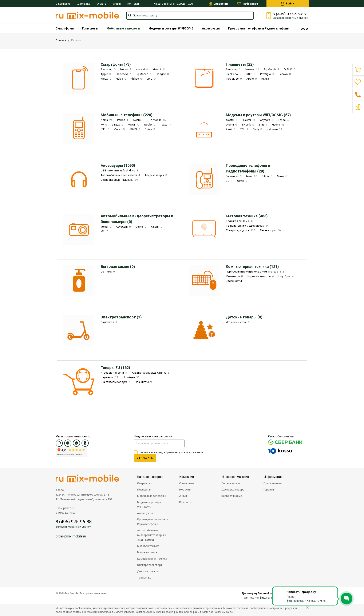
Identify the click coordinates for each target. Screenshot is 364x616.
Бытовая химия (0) (118, 266)
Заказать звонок (290, 17)
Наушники (109, 377)
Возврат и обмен (232, 495)
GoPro (140, 226)
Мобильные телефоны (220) (127, 115)
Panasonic (233, 176)
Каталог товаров (150, 477)
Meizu (106, 78)
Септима (108, 271)
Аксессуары (211, 28)
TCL (244, 129)
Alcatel (138, 120)
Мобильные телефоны (123, 28)
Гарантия (269, 489)
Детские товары (148, 571)
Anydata (266, 120)
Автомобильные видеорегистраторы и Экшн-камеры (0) (137, 219)
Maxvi (133, 124)
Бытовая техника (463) (247, 216)
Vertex (119, 129)
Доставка (83, 3)
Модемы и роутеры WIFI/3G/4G (171, 28)
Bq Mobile (143, 74)
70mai (106, 226)
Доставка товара (232, 489)
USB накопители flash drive (119, 170)
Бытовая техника (148, 546)
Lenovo (285, 74)
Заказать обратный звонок (73, 526)
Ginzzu (117, 124)
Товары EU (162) (115, 367)
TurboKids (234, 78)
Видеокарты (235, 280)
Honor (125, 69)
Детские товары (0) (244, 317)
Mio (104, 231)
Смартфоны (65, 28)
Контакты (133, 3)
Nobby (149, 124)
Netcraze (274, 129)
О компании (63, 3)
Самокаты (109, 322)
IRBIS (250, 74)
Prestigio (267, 74)
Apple (106, 74)
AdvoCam (123, 226)
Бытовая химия (147, 552)
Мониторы (234, 276)
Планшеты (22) (240, 64)
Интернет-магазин (235, 477)
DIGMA (289, 69)
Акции (117, 3)
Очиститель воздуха (115, 381)
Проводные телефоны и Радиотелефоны (258, 28)
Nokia (121, 78)
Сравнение (220, 3)
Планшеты (90, 28)
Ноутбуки (285, 276)
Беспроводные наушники (119, 179)
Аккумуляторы (156, 175)
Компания (186, 477)
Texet (165, 124)
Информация (273, 477)
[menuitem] (64, 28)
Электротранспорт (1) (121, 317)
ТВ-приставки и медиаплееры (247, 225)
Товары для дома (240, 230)
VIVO (151, 78)
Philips (136, 78)
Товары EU (144, 577)
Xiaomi (159, 69)
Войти (289, 3)
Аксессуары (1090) (118, 165)
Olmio (242, 180)
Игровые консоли (261, 276)
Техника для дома (239, 221)
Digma (231, 124)
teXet (251, 176)
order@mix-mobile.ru (71, 536)
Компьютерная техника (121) (252, 266)
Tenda (283, 120)
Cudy (257, 129)
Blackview (123, 74)
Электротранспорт (149, 565)
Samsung (108, 69)
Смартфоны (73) (116, 64)
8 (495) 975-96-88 (289, 14)
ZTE (263, 124)
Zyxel (230, 129)
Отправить (145, 458)
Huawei (142, 69)
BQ (229, 180)
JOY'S (134, 129)
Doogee (162, 74)
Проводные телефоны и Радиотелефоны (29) (248, 168)
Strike (150, 129)
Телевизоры (270, 230)
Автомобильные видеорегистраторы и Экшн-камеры (151, 535)
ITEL (105, 129)
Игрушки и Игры (237, 322)
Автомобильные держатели (120, 175)
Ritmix (266, 78)
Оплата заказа (230, 483)
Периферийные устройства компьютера (255, 271)
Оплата (101, 3)
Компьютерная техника (152, 558)
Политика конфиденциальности (262, 597)
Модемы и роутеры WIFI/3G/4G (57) (258, 115)
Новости (185, 489)
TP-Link (248, 124)
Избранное (250, 3)
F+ (104, 124)
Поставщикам (273, 483)
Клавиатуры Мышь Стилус (150, 372)
